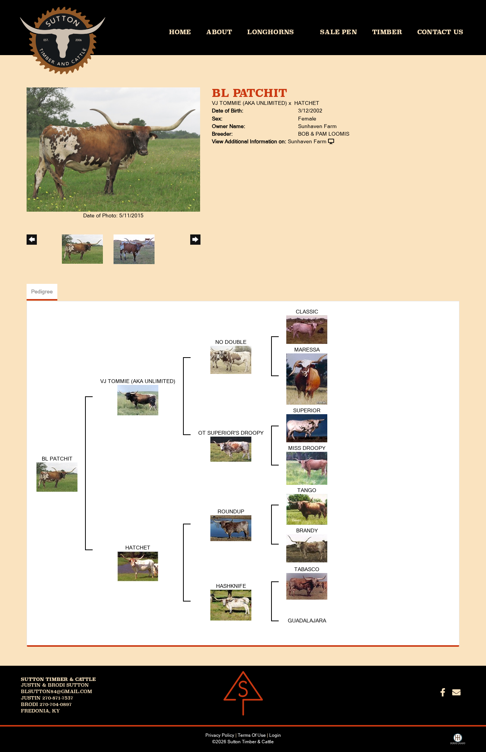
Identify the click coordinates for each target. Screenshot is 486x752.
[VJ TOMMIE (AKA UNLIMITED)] (137, 399)
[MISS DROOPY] (306, 468)
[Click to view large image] (113, 149)
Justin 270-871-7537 (47, 698)
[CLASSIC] (306, 329)
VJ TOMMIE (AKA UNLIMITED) (249, 103)
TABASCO (306, 569)
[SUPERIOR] (306, 427)
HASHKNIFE (231, 586)
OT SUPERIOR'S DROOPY (231, 433)
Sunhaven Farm (307, 141)
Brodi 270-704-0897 (46, 704)
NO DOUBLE (230, 342)
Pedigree (42, 291)
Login (275, 735)
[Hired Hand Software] (457, 741)
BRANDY (307, 530)
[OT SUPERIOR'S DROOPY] (230, 449)
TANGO (306, 490)
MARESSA (307, 350)
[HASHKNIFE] (230, 605)
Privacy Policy (219, 735)
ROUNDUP (231, 511)
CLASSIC (307, 312)
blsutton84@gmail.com (56, 691)
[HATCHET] (137, 566)
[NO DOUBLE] (230, 359)
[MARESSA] (306, 378)
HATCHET (306, 103)
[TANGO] (306, 509)
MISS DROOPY (306, 448)
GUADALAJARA (307, 620)
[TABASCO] (306, 586)
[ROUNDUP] (230, 528)
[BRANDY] (306, 548)
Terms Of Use (252, 735)
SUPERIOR (306, 410)
